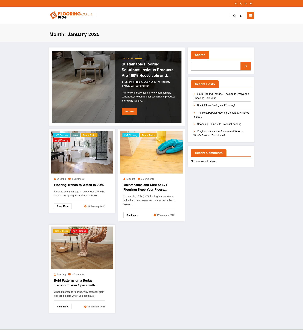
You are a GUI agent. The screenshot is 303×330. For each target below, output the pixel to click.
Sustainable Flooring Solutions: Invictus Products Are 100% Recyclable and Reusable (147, 69)
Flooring (165, 81)
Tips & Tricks (127, 58)
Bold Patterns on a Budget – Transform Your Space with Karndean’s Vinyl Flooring (75, 282)
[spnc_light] (241, 15)
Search (200, 54)
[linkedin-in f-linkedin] (251, 3)
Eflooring (129, 81)
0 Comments (78, 178)
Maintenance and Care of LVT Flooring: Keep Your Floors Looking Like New (145, 187)
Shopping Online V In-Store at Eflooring (219, 124)
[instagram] (246, 3)
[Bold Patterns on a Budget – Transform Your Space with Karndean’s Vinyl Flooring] (82, 247)
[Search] (234, 15)
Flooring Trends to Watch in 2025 (79, 184)
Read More (129, 111)
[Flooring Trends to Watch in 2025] (82, 152)
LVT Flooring (61, 135)
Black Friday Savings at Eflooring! (216, 105)
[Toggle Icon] (250, 15)
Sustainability (142, 85)
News (75, 135)
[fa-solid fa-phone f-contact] (241, 3)
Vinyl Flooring (61, 140)
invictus (125, 85)
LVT (132, 85)
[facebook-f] (236, 3)
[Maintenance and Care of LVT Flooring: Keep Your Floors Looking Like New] (151, 152)
